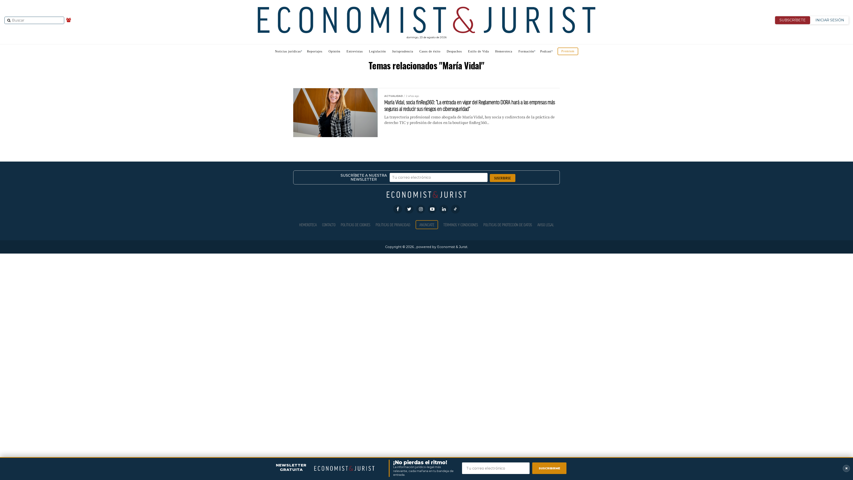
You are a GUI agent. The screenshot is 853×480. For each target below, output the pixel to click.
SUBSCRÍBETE (792, 20)
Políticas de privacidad (393, 224)
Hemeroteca (503, 51)
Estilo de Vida (478, 51)
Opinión (334, 51)
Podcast (545, 51)
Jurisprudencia (402, 51)
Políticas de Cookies (355, 224)
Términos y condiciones (460, 224)
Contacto (328, 224)
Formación (526, 51)
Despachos (454, 51)
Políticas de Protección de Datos (507, 224)
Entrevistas (355, 51)
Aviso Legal (545, 224)
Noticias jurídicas (288, 51)
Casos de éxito (429, 51)
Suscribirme (549, 468)
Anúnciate (426, 224)
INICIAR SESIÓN (829, 20)
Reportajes (314, 51)
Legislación (377, 51)
